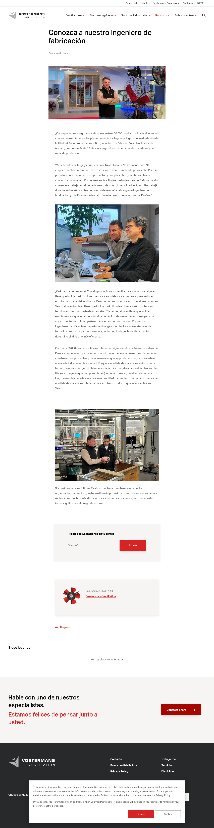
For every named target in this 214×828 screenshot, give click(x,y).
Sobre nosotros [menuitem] (184, 15)
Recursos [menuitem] (161, 15)
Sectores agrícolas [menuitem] (101, 15)
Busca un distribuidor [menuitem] (123, 765)
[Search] (204, 15)
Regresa (65, 627)
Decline (168, 814)
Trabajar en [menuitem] (168, 759)
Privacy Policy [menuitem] (119, 771)
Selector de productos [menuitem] (137, 3)
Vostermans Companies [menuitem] (166, 3)
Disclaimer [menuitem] (168, 771)
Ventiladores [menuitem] (74, 15)
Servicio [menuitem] (166, 765)
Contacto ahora (177, 710)
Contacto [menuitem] (188, 3)
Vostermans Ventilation (101, 596)
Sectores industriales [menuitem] (134, 15)
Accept (141, 814)
